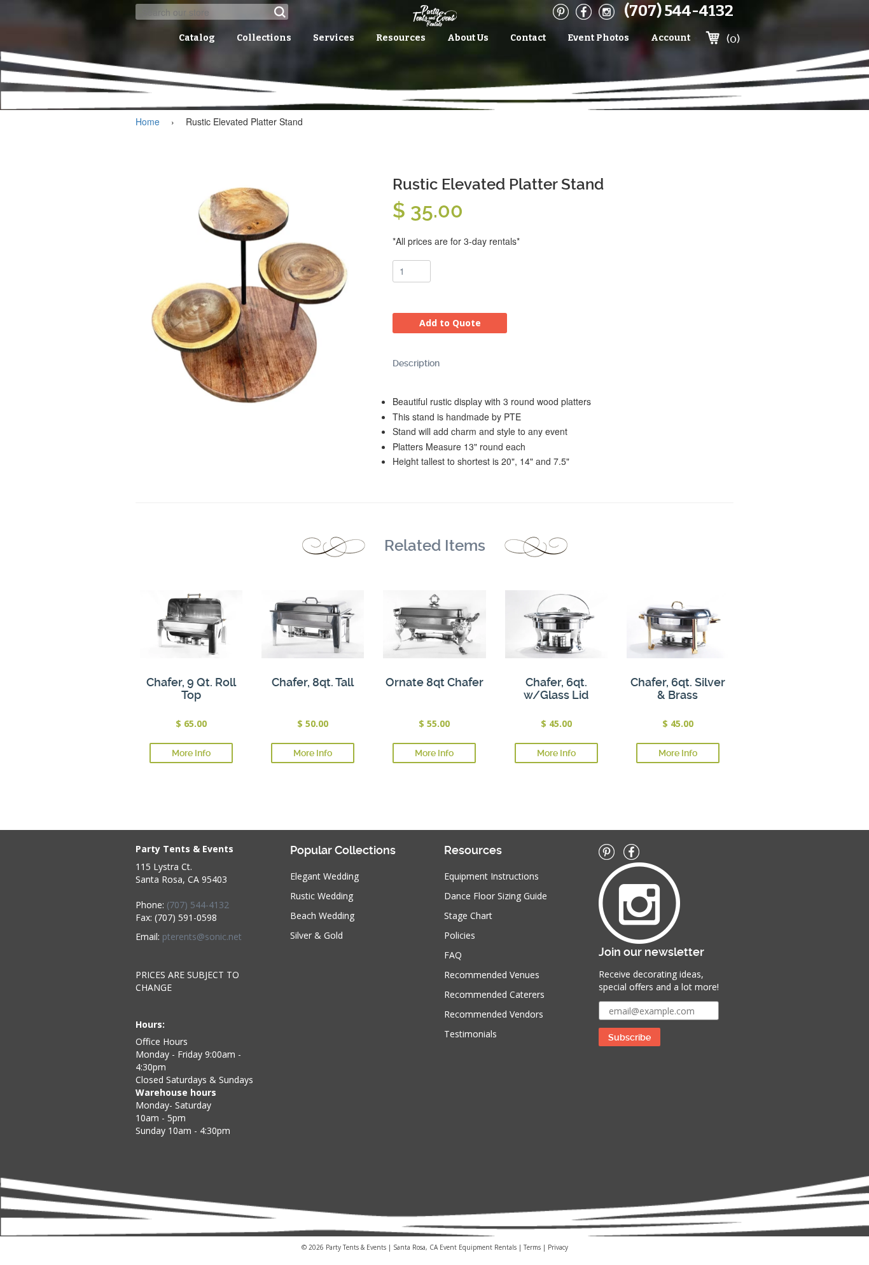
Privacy (558, 1247)
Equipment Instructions (491, 876)
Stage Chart (468, 915)
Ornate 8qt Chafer (434, 682)
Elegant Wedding (324, 876)
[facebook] (584, 12)
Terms (532, 1247)
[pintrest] (561, 12)
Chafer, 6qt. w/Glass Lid (556, 688)
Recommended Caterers (494, 994)
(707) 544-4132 (678, 11)
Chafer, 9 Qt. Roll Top (191, 688)
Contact (528, 37)
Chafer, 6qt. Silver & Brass (677, 688)
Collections (264, 37)
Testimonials (470, 1034)
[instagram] (607, 12)
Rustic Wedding (321, 896)
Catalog (197, 37)
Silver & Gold (316, 935)
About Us (468, 37)
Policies (459, 935)
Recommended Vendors (493, 1014)
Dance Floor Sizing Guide (495, 896)
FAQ (453, 955)
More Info (191, 753)
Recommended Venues (491, 975)
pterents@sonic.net (202, 936)
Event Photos (598, 37)
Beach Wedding (322, 915)
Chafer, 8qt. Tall (313, 682)
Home (148, 121)
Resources (401, 37)
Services (333, 37)
